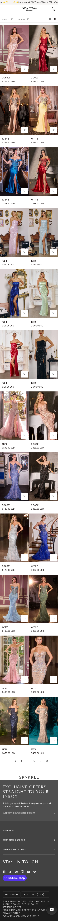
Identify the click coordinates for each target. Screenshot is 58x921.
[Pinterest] (16, 871)
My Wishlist (44, 910)
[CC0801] (14, 476)
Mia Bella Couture (16, 901)
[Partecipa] (51, 812)
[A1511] (14, 721)
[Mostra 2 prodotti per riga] (55, 19)
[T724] (14, 232)
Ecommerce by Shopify (26, 916)
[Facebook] (4, 871)
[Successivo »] (54, 761)
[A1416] (14, 415)
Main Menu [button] (9, 830)
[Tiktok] (10, 871)
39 (47, 760)
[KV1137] (14, 599)
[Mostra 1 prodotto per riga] (50, 19)
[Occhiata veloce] (24, 69)
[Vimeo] (34, 871)
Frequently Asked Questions (19, 910)
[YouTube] (28, 871)
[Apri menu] (7, 9)
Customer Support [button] (14, 840)
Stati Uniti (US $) (34, 894)
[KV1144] (14, 110)
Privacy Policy (11, 913)
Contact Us (41, 901)
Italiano (10, 894)
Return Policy (30, 904)
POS (5, 916)
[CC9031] (14, 49)
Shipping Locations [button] (14, 849)
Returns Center (12, 907)
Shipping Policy (11, 904)
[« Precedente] (4, 761)
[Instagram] (22, 871)
